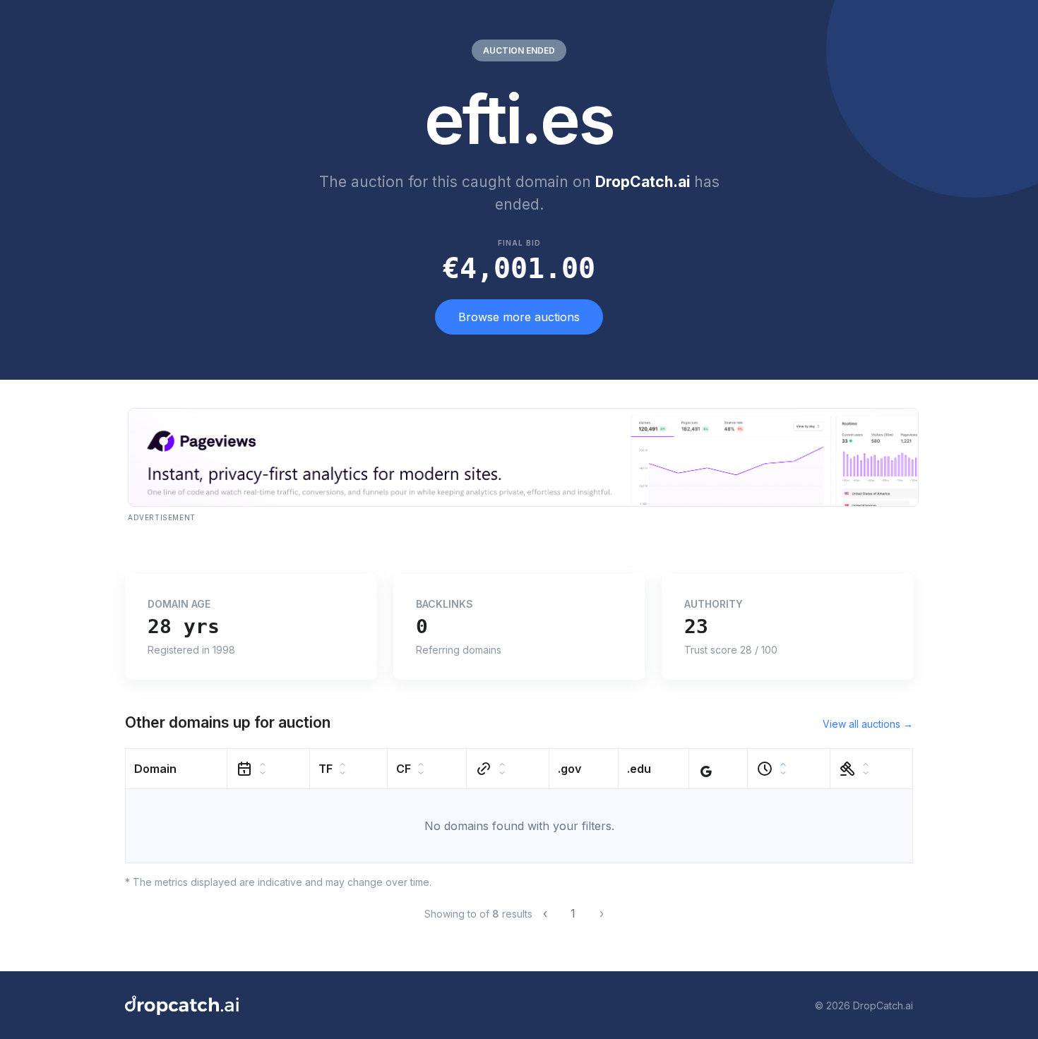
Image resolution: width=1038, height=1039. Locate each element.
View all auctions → (868, 724)
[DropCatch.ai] (182, 1005)
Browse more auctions (519, 317)
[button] (176, 769)
